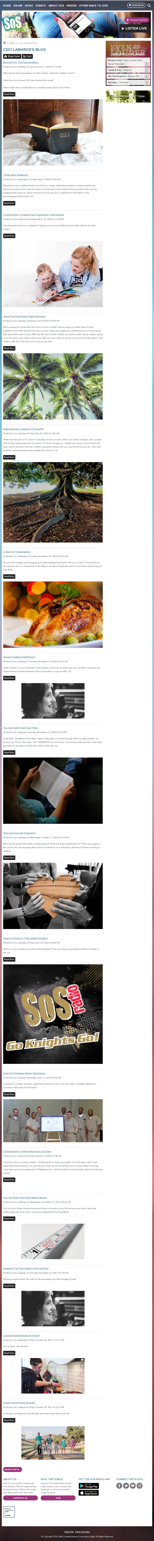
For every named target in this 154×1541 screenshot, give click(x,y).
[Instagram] (140, 1486)
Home (7, 5)
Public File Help (82, 1532)
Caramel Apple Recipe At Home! (21, 1335)
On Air (17, 5)
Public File (69, 1532)
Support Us (20, 1498)
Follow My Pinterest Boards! (19, 1403)
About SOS (56, 5)
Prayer (71, 5)
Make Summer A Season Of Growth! (23, 429)
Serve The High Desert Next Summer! (24, 316)
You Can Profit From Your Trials (20, 728)
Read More (9, 94)
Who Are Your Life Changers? (19, 833)
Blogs (12, 43)
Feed (29, 56)
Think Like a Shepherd (15, 175)
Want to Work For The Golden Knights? (25, 938)
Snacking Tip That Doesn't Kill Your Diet (26, 1268)
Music (29, 5)
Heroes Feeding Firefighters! (19, 657)
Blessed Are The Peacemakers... (21, 62)
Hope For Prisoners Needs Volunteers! (24, 1073)
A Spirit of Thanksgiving (16, 552)
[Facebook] (119, 1486)
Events (41, 5)
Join (58, 1498)
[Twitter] (126, 1486)
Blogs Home (14, 56)
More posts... (13, 1469)
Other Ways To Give (93, 5)
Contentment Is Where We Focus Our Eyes (27, 1151)
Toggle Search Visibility (149, 5)
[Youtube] (133, 1486)
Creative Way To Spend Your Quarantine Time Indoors (33, 214)
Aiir (92, 1536)
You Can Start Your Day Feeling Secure (25, 1197)
